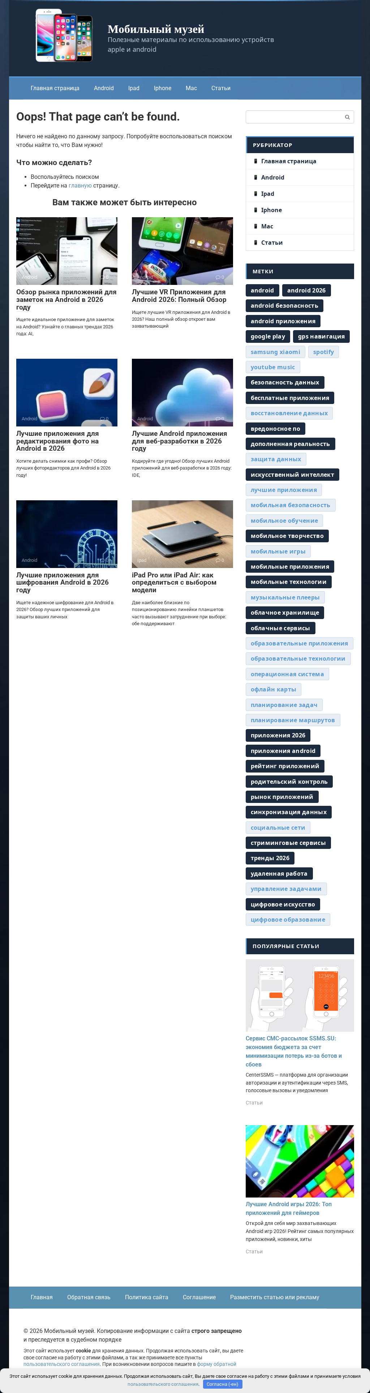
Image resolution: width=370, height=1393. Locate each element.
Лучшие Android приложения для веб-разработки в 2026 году (179, 441)
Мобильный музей (156, 28)
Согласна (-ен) (222, 1384)
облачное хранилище (285, 612)
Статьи (221, 88)
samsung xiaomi (275, 352)
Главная (42, 1297)
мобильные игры (278, 551)
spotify (323, 352)
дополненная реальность (290, 444)
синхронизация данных (289, 812)
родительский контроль (289, 782)
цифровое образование (288, 919)
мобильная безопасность (291, 505)
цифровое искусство (283, 904)
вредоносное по (275, 429)
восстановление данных (289, 413)
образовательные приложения (299, 643)
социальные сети (278, 828)
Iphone (162, 88)
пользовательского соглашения (61, 1364)
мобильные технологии (289, 582)
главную (80, 185)
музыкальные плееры (285, 597)
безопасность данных (285, 382)
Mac (191, 88)
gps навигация (321, 336)
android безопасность (284, 306)
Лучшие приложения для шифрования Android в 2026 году (62, 582)
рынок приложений (282, 797)
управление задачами (286, 889)
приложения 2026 (278, 735)
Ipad (133, 88)
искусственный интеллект (292, 475)
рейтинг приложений (285, 766)
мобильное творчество (287, 536)
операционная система (287, 674)
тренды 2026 (270, 858)
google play (268, 336)
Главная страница (55, 88)
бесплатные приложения (290, 398)
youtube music (273, 367)
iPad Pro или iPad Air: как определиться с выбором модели (174, 582)
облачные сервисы (280, 628)
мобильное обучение (284, 521)
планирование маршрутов (293, 720)
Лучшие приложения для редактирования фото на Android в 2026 (57, 441)
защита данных (276, 459)
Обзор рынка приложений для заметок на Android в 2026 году (66, 299)
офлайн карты (274, 689)
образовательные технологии (298, 658)
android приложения (283, 321)
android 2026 (306, 290)
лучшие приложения (284, 490)
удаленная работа (279, 874)
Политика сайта (146, 1297)
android (262, 290)
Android (104, 88)
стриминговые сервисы (288, 843)
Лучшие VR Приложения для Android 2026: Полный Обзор (179, 296)
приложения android (283, 751)
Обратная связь (89, 1297)
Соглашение (199, 1297)
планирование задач (284, 705)
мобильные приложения (290, 567)
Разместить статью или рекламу (274, 1297)
